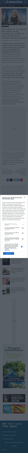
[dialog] (14, 226)
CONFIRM (8, 253)
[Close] (25, 197)
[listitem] (14, 224)
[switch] (22, 228)
